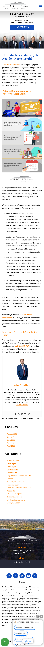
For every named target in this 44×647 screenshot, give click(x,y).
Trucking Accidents (14, 497)
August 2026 (12, 434)
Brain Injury (11, 467)
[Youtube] (25, 414)
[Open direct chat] (38, 616)
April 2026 (11, 446)
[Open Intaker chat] (16, 646)
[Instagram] (29, 414)
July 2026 (10, 437)
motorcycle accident (12, 64)
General (10, 478)
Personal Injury (13, 485)
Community (12, 473)
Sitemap (22, 582)
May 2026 (10, 443)
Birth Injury (11, 463)
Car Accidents (12, 470)
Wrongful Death (13, 503)
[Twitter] (19, 414)
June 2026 (11, 440)
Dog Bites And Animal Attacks (19, 476)
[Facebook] (15, 414)
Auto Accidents (13, 461)
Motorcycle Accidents (15, 482)
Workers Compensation (16, 500)
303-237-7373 (22, 27)
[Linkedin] (22, 414)
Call (16, 346)
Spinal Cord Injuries (15, 494)
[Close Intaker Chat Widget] (41, 616)
